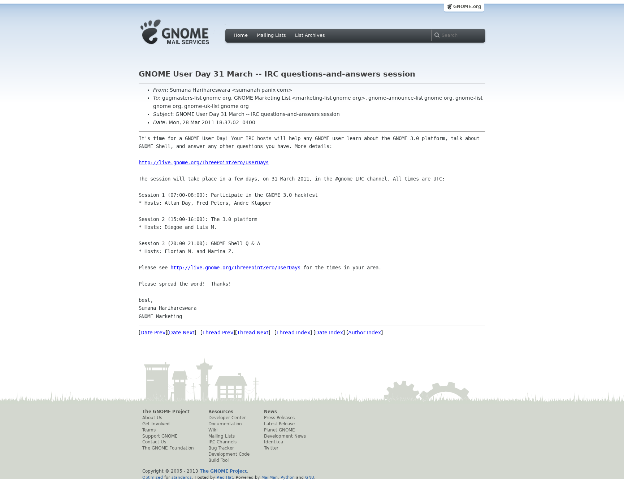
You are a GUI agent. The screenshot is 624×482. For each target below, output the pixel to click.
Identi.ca (273, 441)
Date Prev (152, 332)
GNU (309, 477)
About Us (152, 417)
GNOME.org (467, 6)
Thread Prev (217, 332)
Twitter (271, 448)
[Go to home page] (185, 46)
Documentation (225, 423)
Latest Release (279, 423)
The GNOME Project (166, 411)
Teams (149, 430)
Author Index (364, 332)
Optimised (152, 477)
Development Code (229, 454)
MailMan (269, 477)
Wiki (212, 430)
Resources (220, 411)
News (270, 411)
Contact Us (154, 441)
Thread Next (252, 332)
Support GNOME (160, 436)
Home (241, 35)
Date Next (181, 332)
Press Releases (279, 417)
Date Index (329, 332)
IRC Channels (222, 441)
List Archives (310, 35)
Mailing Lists (271, 35)
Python (288, 477)
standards (182, 477)
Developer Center (227, 417)
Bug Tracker (221, 448)
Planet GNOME (279, 430)
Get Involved (156, 423)
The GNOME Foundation (168, 448)
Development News (285, 436)
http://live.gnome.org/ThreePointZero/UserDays (204, 162)
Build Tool (218, 460)
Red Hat (225, 477)
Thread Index (293, 332)
